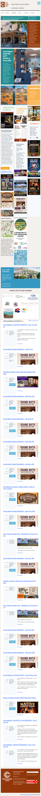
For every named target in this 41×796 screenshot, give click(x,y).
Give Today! (32, 18)
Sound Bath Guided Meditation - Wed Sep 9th (18, 441)
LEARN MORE (6, 284)
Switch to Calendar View (34, 320)
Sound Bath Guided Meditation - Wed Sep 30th (19, 652)
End (7, 542)
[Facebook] (30, 137)
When (7, 353)
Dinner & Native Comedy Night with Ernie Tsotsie (19, 698)
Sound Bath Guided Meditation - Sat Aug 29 (18, 349)
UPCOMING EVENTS (5, 168)
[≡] (38, 13)
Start (7, 540)
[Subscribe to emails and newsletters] (32, 782)
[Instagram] (37, 137)
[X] (34, 137)
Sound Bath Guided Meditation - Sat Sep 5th (18, 419)
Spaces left (6, 358)
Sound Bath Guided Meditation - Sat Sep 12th (18, 464)
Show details (20, 343)
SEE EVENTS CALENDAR (35, 45)
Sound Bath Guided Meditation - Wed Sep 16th (19, 511)
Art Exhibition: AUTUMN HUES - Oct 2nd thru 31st (20, 675)
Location (6, 356)
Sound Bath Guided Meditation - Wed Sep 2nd (18, 396)
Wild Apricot (28, 794)
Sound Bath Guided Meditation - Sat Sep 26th (18, 630)
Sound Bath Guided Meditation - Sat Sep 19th (18, 558)
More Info (11, 255)
